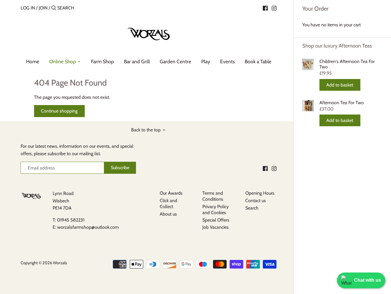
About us (168, 214)
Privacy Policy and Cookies (215, 209)
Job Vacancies (215, 227)
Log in (28, 8)
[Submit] (53, 8)
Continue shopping (59, 111)
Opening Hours (260, 193)
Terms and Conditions (212, 196)
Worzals (60, 262)
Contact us (255, 200)
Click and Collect (168, 203)
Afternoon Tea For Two (341, 102)
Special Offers (215, 220)
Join (43, 8)
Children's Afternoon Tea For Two (347, 64)
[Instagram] (274, 7)
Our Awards (171, 193)
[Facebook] (265, 7)
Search (251, 208)
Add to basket (339, 85)
